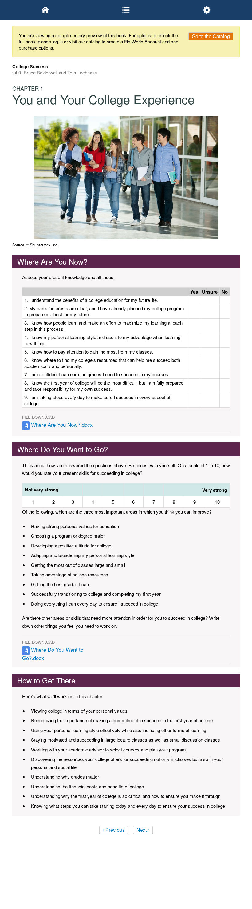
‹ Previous (114, 830)
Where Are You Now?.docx (62, 424)
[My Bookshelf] (45, 10)
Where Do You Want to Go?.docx (52, 653)
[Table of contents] (126, 10)
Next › (142, 830)
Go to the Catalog (211, 36)
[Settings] (206, 10)
